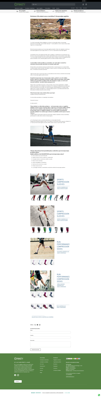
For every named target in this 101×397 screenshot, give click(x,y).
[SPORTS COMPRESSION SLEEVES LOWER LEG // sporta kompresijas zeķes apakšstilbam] (50, 173)
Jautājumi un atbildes (44, 362)
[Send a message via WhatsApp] (99, 395)
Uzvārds (31, 335)
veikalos (20, 364)
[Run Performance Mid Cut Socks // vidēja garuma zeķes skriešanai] (50, 270)
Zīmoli (77, 8)
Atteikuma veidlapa (57, 370)
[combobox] (53, 4)
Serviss (41, 370)
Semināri (85, 8)
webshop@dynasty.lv (70, 376)
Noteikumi (55, 364)
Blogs (81, 8)
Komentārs (32, 340)
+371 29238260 (69, 374)
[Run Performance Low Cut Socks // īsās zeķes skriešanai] (50, 302)
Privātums (55, 368)
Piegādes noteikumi (57, 359)
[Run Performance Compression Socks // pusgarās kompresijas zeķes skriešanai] (50, 237)
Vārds (31, 330)
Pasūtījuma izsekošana (44, 359)
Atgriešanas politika (57, 362)
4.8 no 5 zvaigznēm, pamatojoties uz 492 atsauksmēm (52, 392)
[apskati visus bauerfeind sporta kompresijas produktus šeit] (50, 314)
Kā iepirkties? (42, 366)
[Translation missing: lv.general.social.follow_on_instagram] (40, 325)
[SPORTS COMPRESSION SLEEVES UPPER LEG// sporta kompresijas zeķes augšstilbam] (50, 205)
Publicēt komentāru (35, 349)
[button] (86, 4)
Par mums (42, 364)
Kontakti (73, 8)
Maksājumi (55, 366)
